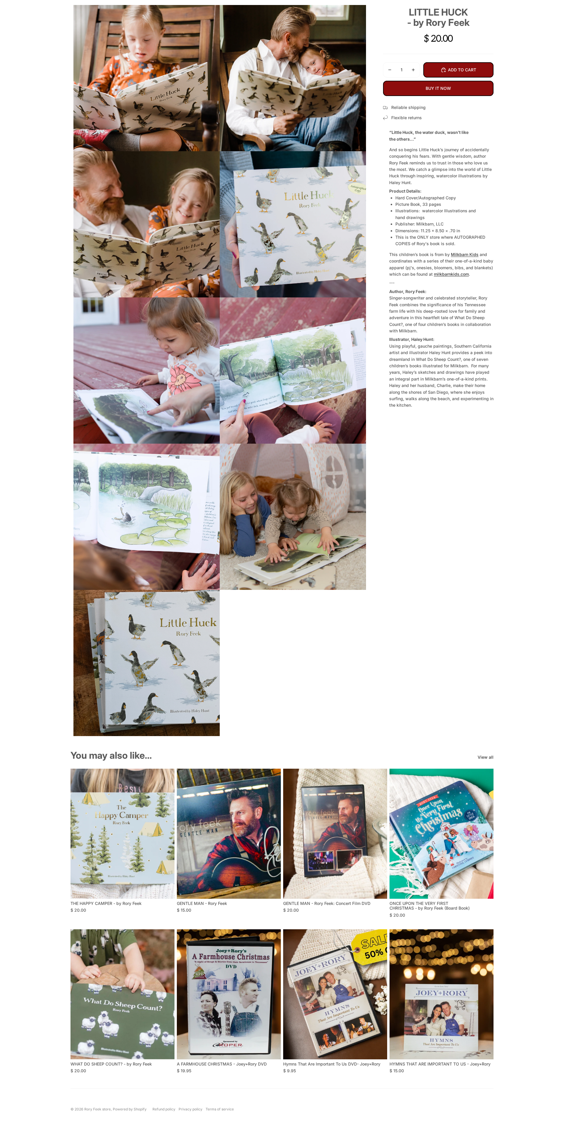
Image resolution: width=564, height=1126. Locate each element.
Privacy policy (190, 1109)
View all (486, 757)
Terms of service (220, 1109)
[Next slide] (165, 833)
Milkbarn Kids (465, 254)
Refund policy (163, 1109)
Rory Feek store (97, 1109)
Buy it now (438, 88)
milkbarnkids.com (451, 274)
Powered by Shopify (130, 1109)
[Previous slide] (79, 833)
